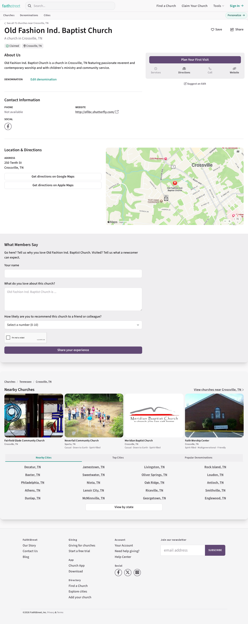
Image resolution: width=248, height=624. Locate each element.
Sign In (235, 6)
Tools (217, 6)
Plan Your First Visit (195, 59)
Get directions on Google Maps (53, 176)
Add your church (80, 597)
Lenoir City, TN (93, 490)
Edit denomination (44, 79)
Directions (184, 72)
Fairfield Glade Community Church (24, 441)
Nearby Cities (43, 458)
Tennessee (25, 382)
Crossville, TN (34, 46)
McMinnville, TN (93, 498)
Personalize (236, 15)
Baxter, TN (32, 475)
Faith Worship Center (197, 441)
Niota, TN (93, 482)
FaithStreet (11, 5)
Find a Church (166, 6)
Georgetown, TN (154, 498)
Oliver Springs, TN (154, 475)
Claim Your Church (195, 6)
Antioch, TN (215, 482)
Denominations (29, 15)
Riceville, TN (154, 490)
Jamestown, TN (94, 467)
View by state (124, 507)
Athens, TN (32, 490)
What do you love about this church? (29, 283)
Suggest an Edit (196, 84)
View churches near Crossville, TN (218, 389)
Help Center (123, 557)
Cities (47, 15)
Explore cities (78, 591)
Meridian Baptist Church (139, 441)
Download (76, 571)
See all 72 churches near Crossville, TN (27, 23)
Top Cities (118, 458)
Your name (11, 265)
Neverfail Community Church (82, 441)
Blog (26, 557)
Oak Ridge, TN (154, 482)
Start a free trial (79, 551)
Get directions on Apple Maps (53, 185)
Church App (77, 565)
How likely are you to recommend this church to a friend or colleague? (52, 316)
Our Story (29, 545)
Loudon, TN (215, 475)
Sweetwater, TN (93, 475)
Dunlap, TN (32, 498)
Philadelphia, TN (32, 482)
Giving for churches (82, 545)
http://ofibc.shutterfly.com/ (95, 112)
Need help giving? (127, 551)
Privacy (50, 612)
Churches (8, 15)
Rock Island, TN (215, 467)
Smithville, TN (215, 490)
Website (234, 72)
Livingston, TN (154, 467)
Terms (60, 612)
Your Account (124, 545)
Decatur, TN (32, 467)
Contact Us (30, 551)
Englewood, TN (215, 498)
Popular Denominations (198, 458)
